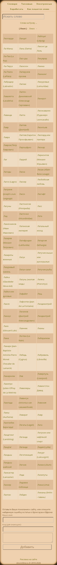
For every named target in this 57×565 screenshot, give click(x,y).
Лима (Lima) (43, 484)
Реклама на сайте (28, 559)
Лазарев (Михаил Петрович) (8, 243)
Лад (5, 216)
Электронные (44, 4)
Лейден (23, 494)
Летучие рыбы (45, 269)
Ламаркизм (9, 376)
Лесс (40, 206)
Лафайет (23, 293)
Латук (22, 257)
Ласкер (22, 181)
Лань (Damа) (25, 48)
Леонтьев (42, 127)
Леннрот (42, 98)
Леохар (41, 147)
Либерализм (44, 338)
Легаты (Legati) (26, 424)
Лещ (40, 293)
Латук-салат (25, 269)
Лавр (6, 127)
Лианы (41, 328)
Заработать (16, 9)
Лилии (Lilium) (44, 464)
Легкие (22, 464)
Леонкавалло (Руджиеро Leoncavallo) (44, 115)
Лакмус (7, 316)
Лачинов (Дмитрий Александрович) (27, 316)
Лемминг (42, 74)
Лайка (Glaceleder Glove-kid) (8, 281)
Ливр (40, 414)
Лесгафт (41, 194)
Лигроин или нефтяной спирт (43, 437)
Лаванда (8, 115)
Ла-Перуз (8, 66)
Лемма (41, 66)
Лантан (7, 494)
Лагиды (7, 171)
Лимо (32, 28)
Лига (40, 424)
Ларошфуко (25, 147)
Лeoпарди (8, 38)
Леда (21, 474)
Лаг (5, 159)
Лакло (7, 303)
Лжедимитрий (45, 303)
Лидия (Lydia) (44, 447)
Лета (40, 216)
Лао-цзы (23, 58)
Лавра (7, 137)
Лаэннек (23, 328)
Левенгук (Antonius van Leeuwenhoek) (26, 403)
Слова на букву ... (28, 22)
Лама (6, 338)
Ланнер (7, 484)
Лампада (8, 402)
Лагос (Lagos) (10, 181)
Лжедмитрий (44, 316)
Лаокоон (23, 66)
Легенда (23, 437)
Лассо (22, 194)
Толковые (26, 4)
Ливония (42, 402)
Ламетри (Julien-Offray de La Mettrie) (9, 388)
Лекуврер (42, 58)
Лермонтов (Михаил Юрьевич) (43, 159)
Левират (23, 414)
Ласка (22, 171)
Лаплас (22, 84)
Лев (21, 376)
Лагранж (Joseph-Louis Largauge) (9, 194)
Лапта (22, 115)
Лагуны (7, 206)
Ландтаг (8, 447)
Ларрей (23, 159)
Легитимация (26, 454)
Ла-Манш (8, 48)
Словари (12, 4)
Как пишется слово (38, 9)
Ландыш (8, 454)
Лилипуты (43, 474)
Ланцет (22, 38)
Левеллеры (24, 388)
